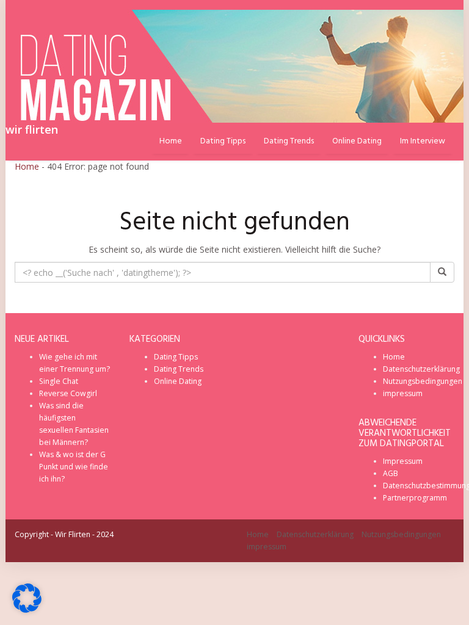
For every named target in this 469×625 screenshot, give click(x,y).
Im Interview (422, 141)
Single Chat (58, 381)
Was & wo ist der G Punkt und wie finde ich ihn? (73, 466)
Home (27, 166)
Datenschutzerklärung (421, 369)
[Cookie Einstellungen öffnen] (27, 609)
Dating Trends (289, 141)
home (170, 141)
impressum (403, 393)
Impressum (403, 461)
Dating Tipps (222, 141)
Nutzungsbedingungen (422, 381)
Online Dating (357, 141)
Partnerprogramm (415, 498)
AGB (390, 473)
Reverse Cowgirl (68, 393)
